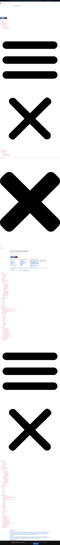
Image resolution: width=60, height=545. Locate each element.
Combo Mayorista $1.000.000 (7, 28)
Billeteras (4, 274)
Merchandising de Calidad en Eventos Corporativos (9, 311)
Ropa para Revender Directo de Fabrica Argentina (40, 537)
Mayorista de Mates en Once (22, 534)
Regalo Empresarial (3, 307)
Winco (3, 326)
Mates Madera (6, 472)
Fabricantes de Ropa (37, 538)
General (2, 272)
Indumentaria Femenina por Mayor (23, 538)
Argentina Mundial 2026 (6, 329)
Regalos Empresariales (4, 24)
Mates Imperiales (6, 473)
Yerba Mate (4, 298)
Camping (4, 315)
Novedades (4, 323)
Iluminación (4, 507)
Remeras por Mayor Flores (32, 536)
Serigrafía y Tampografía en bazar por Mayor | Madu (10, 497)
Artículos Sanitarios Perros (6, 332)
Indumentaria (3, 299)
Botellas (4, 300)
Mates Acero (6, 283)
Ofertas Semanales (5, 511)
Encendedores (5, 318)
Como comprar (3, 22)
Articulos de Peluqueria (6, 331)
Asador (4, 305)
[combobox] (30, 157)
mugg (3, 301)
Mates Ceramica (6, 284)
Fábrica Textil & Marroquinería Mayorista (8, 496)
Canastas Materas (5, 297)
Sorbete (4, 492)
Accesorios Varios (5, 516)
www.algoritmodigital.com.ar (26, 270)
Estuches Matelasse (5, 294)
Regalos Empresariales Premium (13, 540)
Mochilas (2, 279)
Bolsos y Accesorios (4, 273)
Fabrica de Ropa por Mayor (39, 536)
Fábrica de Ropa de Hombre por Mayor (16, 537)
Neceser (4, 276)
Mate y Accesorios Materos (5, 468)
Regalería (4, 512)
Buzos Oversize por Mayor (16, 538)
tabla (3, 491)
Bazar (2, 487)
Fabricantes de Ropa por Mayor (25, 536)
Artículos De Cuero (5, 330)
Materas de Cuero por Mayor (15, 534)
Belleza (4, 502)
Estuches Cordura (5, 483)
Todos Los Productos (4, 23)
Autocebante (6, 287)
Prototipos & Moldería (6, 310)
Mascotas (2, 327)
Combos (2, 25)
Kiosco (4, 321)
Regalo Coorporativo (4, 308)
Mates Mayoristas (28, 534)
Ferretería (4, 506)
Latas (3, 296)
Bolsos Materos (5, 275)
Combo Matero (5, 153)
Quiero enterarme (36, 543)
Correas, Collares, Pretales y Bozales (7, 334)
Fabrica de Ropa (33, 537)
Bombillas (4, 477)
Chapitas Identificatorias (6, 520)
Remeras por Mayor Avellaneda (31, 538)
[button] (30, 89)
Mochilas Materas (5, 467)
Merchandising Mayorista (20, 540)
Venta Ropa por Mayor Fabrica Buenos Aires (25, 537)
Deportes (4, 316)
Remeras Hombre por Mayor (18, 536)
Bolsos (4, 278)
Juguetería (4, 320)
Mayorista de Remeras (12, 536)
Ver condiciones (47, 0)
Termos (4, 281)
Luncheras (4, 463)
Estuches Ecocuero (5, 482)
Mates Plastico (6, 286)
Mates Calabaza (6, 288)
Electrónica (4, 317)
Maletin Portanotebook (4, 339)
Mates (3, 282)
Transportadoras (5, 526)
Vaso (3, 303)
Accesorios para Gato (6, 328)
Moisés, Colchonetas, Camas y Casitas (8, 336)
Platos (3, 302)
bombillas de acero (6, 478)
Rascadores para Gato (6, 337)
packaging (2, 306)
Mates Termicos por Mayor (33, 534)
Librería (4, 322)
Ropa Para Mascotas (5, 525)
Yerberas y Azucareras (6, 293)
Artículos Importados (4, 312)
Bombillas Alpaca (6, 291)
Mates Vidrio (6, 289)
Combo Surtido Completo (6, 27)
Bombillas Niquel (6, 292)
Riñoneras (4, 277)
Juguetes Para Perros (5, 335)
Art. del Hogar (5, 313)
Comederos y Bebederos (6, 521)
